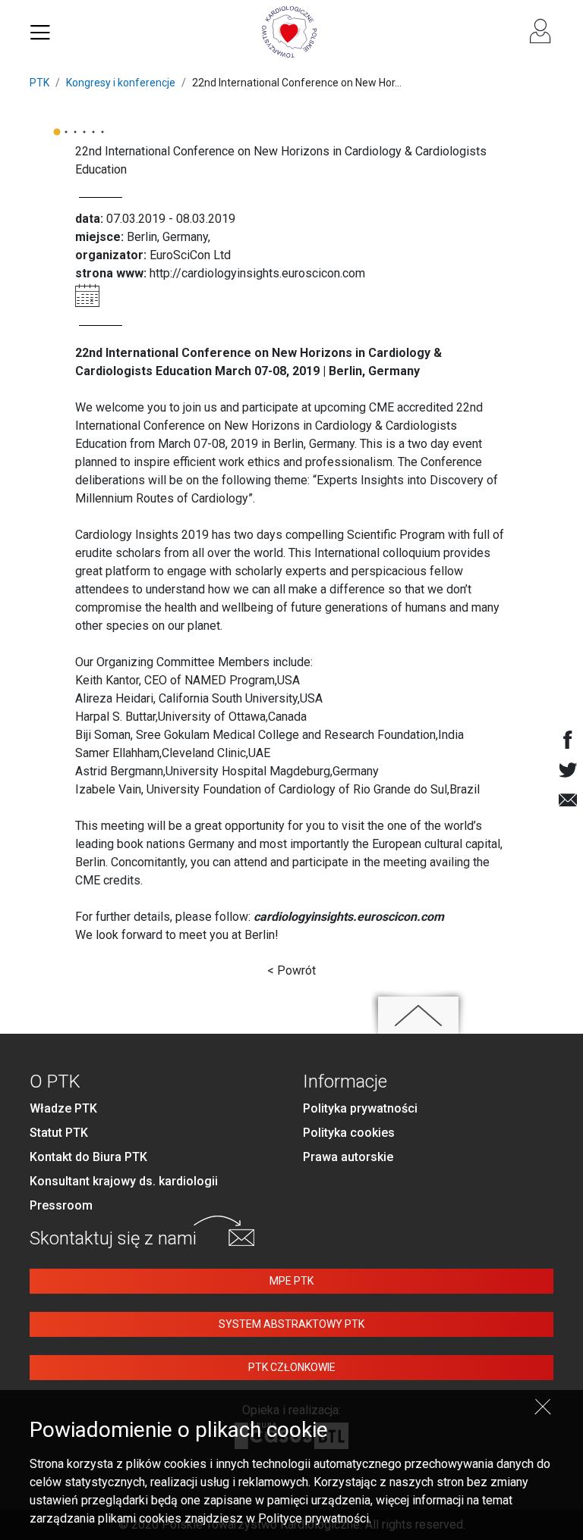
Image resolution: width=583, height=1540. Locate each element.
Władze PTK (63, 1108)
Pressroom (61, 1205)
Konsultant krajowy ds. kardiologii (124, 1181)
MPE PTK (291, 1281)
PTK (39, 83)
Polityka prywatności (360, 1108)
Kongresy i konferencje (120, 83)
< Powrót (291, 970)
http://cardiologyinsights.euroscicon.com (257, 273)
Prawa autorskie (348, 1157)
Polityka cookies (349, 1132)
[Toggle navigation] (40, 32)
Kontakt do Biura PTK (88, 1157)
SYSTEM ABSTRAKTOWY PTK (291, 1324)
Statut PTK (59, 1132)
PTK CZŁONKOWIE (292, 1367)
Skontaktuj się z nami (113, 1238)
